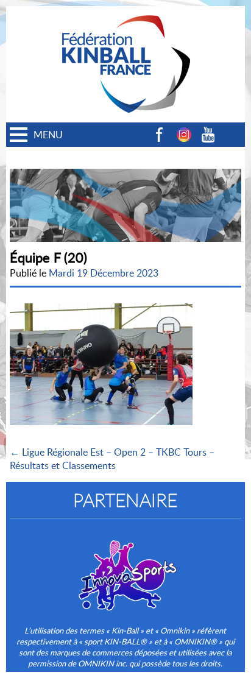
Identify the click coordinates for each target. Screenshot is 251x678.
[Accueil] (125, 12)
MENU (48, 134)
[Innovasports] (125, 567)
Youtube (208, 134)
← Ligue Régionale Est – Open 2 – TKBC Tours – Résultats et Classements (112, 458)
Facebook (159, 134)
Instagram (184, 134)
